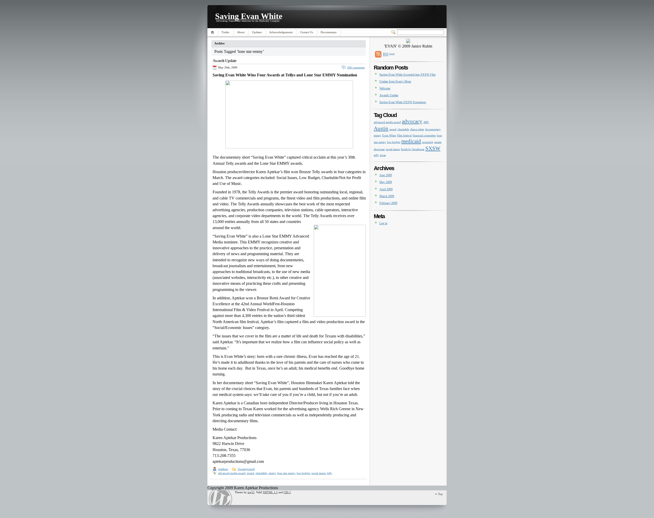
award (250, 473)
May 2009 (385, 182)
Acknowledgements (281, 32)
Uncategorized (246, 468)
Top (440, 494)
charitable (261, 473)
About (240, 32)
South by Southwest (412, 149)
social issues (318, 473)
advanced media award (231, 473)
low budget (303, 473)
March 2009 (386, 196)
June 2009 (385, 175)
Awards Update (224, 60)
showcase (379, 149)
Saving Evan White (248, 15)
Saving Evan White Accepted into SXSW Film (407, 74)
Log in (383, 223)
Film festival (404, 135)
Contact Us (306, 32)
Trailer (225, 32)
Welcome (384, 88)
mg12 (251, 492)
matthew (223, 468)
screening (427, 142)
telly (329, 473)
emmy (272, 473)
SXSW (432, 148)
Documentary (329, 32)
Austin (381, 128)
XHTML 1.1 (270, 492)
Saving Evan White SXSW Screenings (402, 102)
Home (213, 32)
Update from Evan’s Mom (395, 81)
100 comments (356, 67)
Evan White (389, 135)
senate (437, 142)
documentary (433, 129)
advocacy (412, 121)
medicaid (411, 141)
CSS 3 (287, 492)
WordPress (220, 497)
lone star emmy (286, 473)
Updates (257, 32)
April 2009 (386, 189)
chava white (417, 129)
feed (388, 54)
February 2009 (388, 203)
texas (383, 155)
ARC (426, 122)
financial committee (424, 135)
